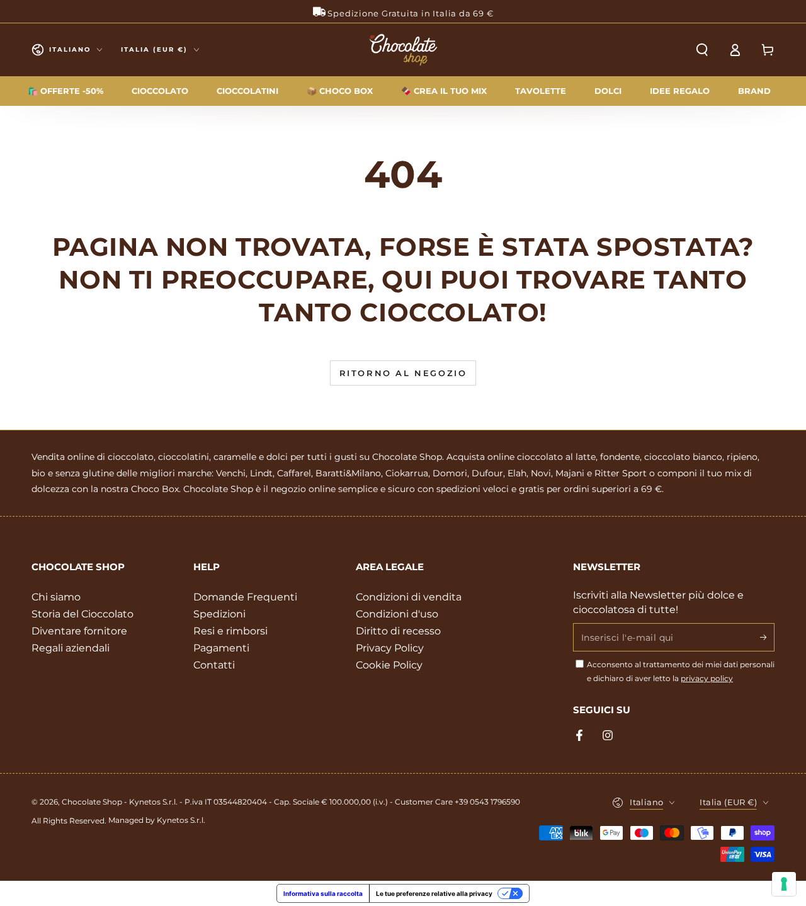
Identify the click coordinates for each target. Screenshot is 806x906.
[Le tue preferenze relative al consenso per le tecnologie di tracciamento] (784, 884)
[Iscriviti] (767, 637)
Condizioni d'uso (397, 614)
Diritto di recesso (398, 631)
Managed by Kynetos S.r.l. (156, 820)
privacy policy (707, 678)
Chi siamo (56, 597)
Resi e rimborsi (230, 631)
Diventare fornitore (79, 631)
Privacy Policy (390, 648)
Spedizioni (219, 614)
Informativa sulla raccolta (323, 893)
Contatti (214, 665)
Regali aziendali (70, 648)
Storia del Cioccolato (82, 614)
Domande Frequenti (245, 597)
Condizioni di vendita (409, 597)
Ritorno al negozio (403, 373)
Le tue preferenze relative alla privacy (434, 893)
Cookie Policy (389, 665)
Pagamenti (221, 648)
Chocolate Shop (92, 801)
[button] (702, 50)
